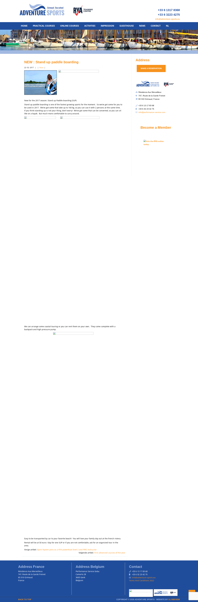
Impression (107, 25)
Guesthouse (126, 25)
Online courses (69, 25)
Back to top (24, 599)
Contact (156, 25)
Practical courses (44, 25)
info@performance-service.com (151, 112)
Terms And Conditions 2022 (141, 580)
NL (167, 25)
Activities (89, 25)
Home (24, 25)
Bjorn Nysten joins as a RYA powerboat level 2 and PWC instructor (67, 549)
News (142, 25)
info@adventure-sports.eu (167, 19)
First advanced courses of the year (109, 552)
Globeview (174, 599)
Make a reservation (151, 68)
